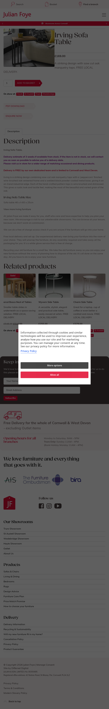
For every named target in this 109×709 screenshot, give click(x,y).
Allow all (54, 374)
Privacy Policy (29, 351)
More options (54, 365)
